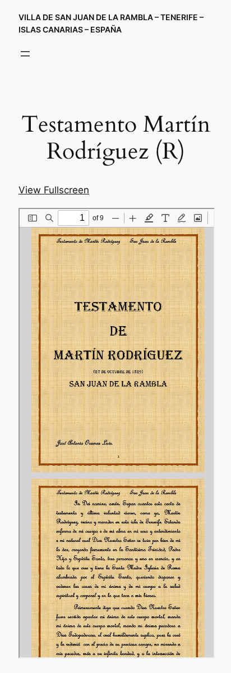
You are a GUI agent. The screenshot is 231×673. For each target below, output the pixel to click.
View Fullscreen (54, 190)
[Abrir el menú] (25, 54)
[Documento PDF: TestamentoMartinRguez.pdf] (117, 433)
